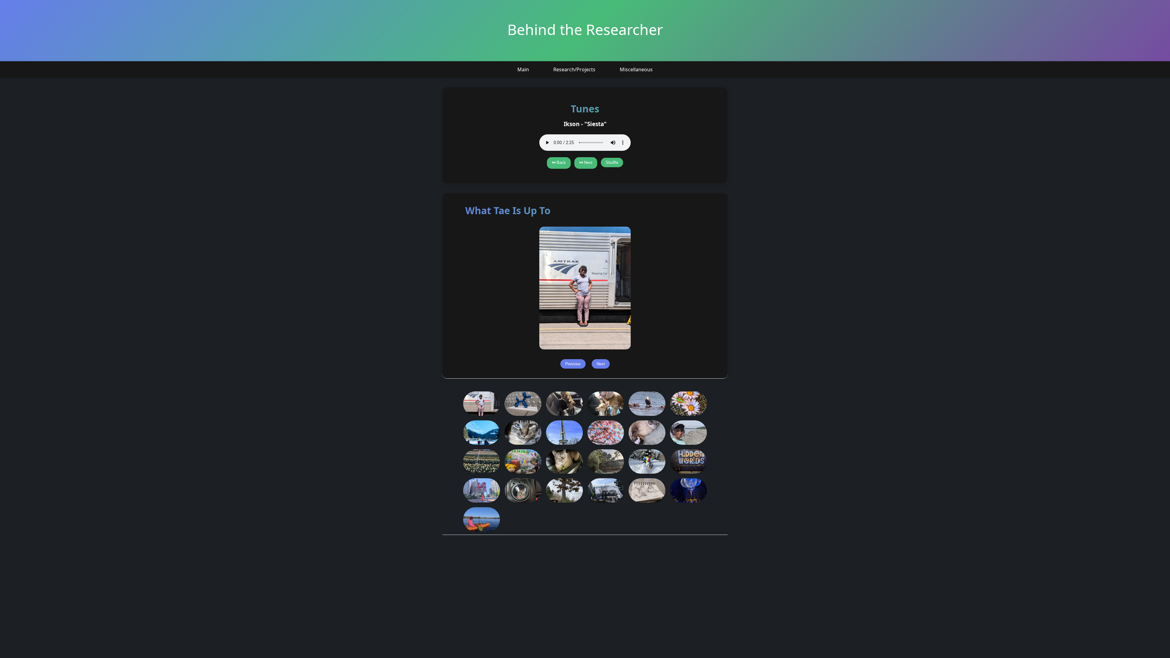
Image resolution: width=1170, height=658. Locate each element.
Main (523, 69)
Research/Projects (574, 69)
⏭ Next (585, 162)
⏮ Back (559, 162)
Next (601, 364)
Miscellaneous (636, 69)
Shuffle (612, 162)
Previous (573, 364)
